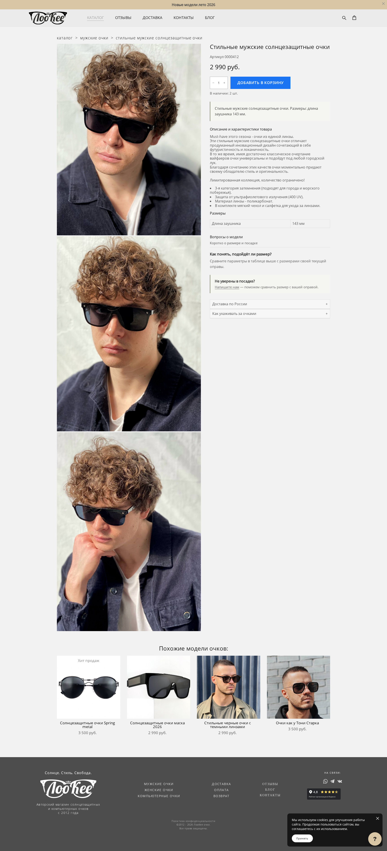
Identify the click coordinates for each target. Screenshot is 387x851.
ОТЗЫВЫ (123, 17)
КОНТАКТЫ (184, 17)
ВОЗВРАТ (221, 796)
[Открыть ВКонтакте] (340, 781)
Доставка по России (229, 303)
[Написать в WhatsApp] (325, 781)
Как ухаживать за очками (234, 313)
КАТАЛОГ (95, 17)
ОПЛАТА (221, 790)
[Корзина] (354, 17)
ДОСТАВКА (152, 17)
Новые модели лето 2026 (193, 4)
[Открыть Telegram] (332, 781)
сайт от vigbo (38, 840)
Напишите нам (227, 287)
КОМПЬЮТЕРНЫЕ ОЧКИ (159, 796)
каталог (65, 37)
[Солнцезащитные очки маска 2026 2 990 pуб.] (158, 687)
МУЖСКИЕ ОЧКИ (159, 784)
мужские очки (94, 37)
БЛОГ (210, 17)
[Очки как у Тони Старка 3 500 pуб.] (298, 687)
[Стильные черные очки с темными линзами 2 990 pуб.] (228, 687)
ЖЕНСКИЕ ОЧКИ (158, 790)
